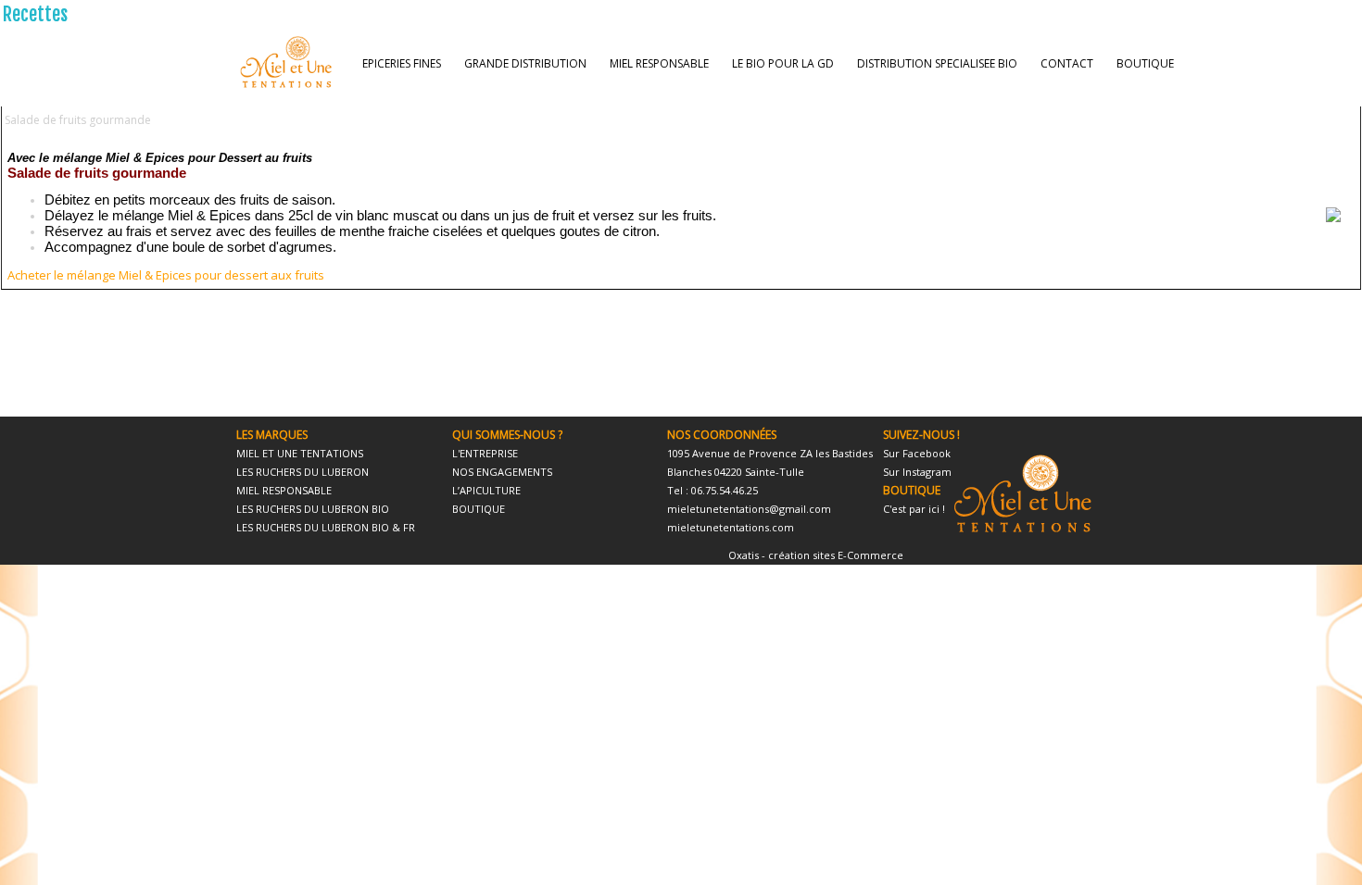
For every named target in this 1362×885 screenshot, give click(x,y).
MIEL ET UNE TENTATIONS (299, 453)
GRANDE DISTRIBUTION (525, 63)
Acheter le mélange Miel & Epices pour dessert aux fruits (165, 275)
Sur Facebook (917, 453)
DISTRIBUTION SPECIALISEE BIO (937, 63)
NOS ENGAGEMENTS (502, 472)
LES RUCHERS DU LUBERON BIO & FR (325, 527)
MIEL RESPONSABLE (659, 63)
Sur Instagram (917, 472)
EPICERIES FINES (401, 63)
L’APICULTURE (486, 490)
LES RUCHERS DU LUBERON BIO (312, 509)
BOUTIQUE (1145, 63)
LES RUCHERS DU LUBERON (302, 472)
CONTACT (1066, 63)
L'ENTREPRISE (485, 453)
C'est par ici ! (914, 509)
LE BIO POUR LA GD (783, 63)
